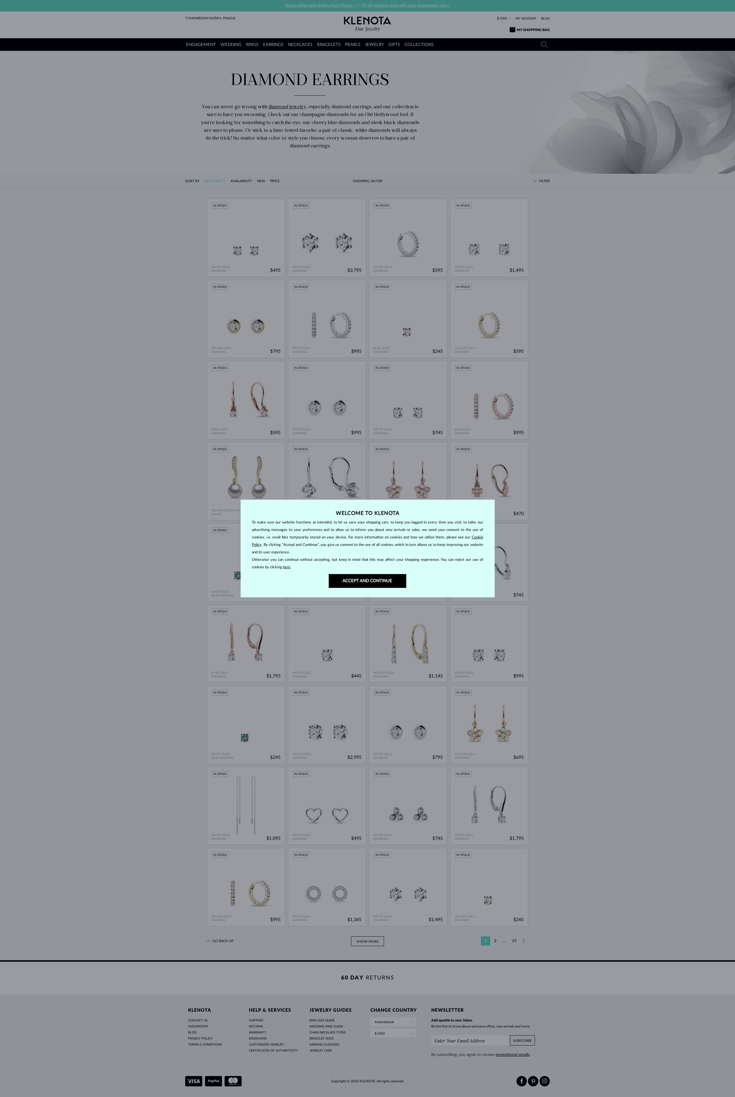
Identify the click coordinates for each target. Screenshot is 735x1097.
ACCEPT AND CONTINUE (367, 581)
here (286, 567)
